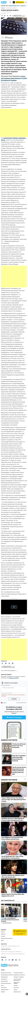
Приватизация (4, 981)
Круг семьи (16, 987)
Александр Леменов (6, 922)
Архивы (3, 931)
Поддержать (20, 2)
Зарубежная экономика (19, 974)
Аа (13, 2)
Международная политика (7, 974)
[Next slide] (26, 6)
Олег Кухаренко (9, 37)
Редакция (3, 934)
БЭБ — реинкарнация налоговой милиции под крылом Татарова (10, 920)
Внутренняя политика (6, 972)
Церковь (3, 991)
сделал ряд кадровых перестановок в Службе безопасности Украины (14, 78)
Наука (2, 985)
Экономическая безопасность (17, 980)
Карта (2, 940)
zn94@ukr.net (18, 951)
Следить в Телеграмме (15, 717)
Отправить (14, 698)
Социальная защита (18, 972)
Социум (15, 983)
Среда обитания (4, 989)
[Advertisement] (14, 123)
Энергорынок (4, 979)
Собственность (17, 991)
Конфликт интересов (19, 977)
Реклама (3, 936)
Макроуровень (4, 977)
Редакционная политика (7, 938)
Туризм (15, 989)
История (16, 985)
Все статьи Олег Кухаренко (8, 670)
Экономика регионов (6, 983)
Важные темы (4, 5)
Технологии (4, 987)
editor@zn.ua (22, 953)
